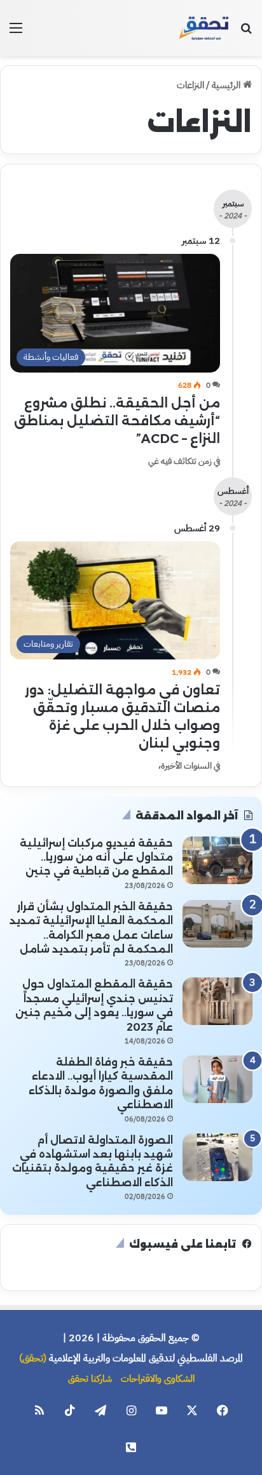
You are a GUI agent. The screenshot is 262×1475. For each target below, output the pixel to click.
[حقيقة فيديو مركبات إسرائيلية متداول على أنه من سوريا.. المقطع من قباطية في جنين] (217, 860)
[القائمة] (16, 32)
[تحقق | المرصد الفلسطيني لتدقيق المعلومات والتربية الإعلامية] (204, 28)
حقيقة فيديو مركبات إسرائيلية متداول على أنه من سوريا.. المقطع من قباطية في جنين (96, 857)
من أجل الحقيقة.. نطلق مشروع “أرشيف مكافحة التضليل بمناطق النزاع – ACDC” (117, 420)
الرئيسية (227, 85)
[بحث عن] (246, 32)
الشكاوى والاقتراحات (158, 1379)
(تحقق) (32, 1358)
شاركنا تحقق (90, 1379)
